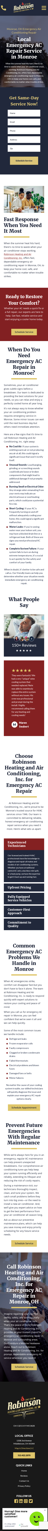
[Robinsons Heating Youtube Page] (21, 1501)
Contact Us (24, 1481)
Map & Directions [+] (24, 1448)
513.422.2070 (24, 1455)
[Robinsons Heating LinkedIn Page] (26, 1501)
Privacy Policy (24, 1486)
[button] (44, 7)
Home (24, 1470)
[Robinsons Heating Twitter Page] (31, 1501)
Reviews (24, 1475)
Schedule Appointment (24, 1107)
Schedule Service (24, 332)
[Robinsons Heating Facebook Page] (16, 1501)
